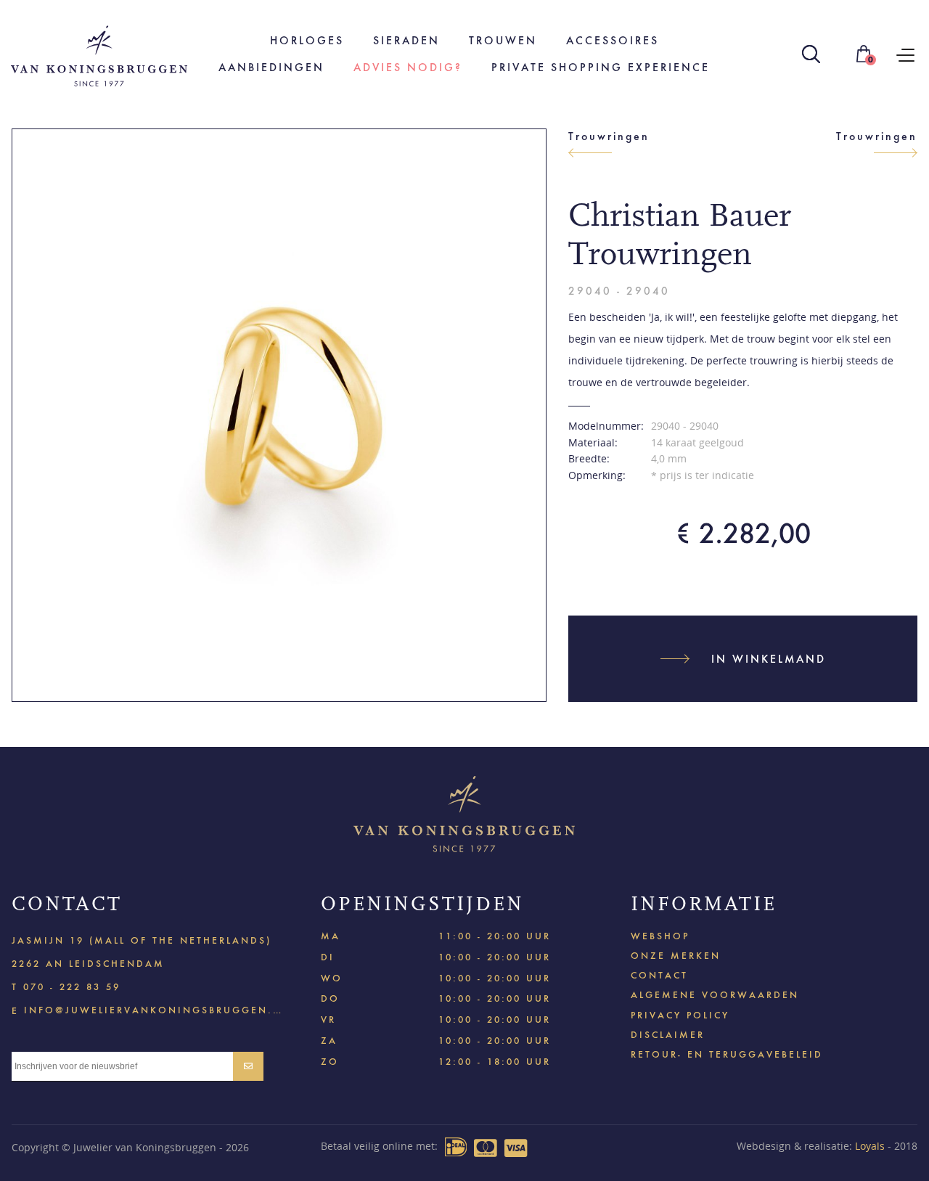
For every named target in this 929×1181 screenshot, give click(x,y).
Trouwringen (609, 136)
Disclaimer (668, 1034)
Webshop (660, 936)
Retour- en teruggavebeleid (727, 1054)
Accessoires (612, 40)
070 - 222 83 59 (71, 986)
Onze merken (676, 955)
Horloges (307, 40)
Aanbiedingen (271, 67)
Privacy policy (680, 1015)
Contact (659, 975)
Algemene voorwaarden (715, 994)
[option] (279, 415)
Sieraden (406, 40)
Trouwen (503, 40)
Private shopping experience (600, 67)
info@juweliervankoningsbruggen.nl (153, 1009)
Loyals (870, 1146)
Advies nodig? (407, 67)
